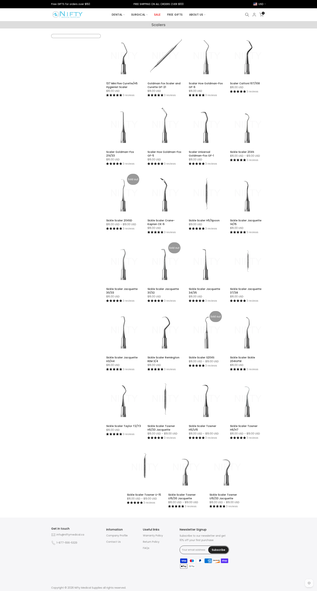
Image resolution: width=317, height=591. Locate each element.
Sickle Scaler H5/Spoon (204, 220)
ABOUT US (196, 15)
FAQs (146, 548)
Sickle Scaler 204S (242, 152)
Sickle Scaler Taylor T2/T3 (123, 426)
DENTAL (117, 15)
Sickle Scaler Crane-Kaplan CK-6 (161, 222)
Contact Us (113, 542)
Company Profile (117, 535)
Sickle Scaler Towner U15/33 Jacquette (223, 496)
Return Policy (151, 542)
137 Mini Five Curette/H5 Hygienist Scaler (122, 85)
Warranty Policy (153, 535)
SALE (157, 15)
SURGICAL (138, 15)
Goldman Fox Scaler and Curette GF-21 (164, 85)
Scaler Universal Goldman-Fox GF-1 (201, 153)
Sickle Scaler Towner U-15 (144, 495)
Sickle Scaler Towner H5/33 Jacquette (161, 428)
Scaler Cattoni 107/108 (245, 83)
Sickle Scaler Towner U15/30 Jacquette (182, 496)
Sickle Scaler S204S (201, 357)
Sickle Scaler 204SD (119, 220)
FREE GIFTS (175, 15)
